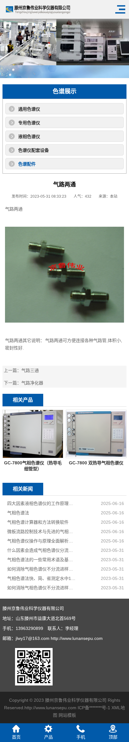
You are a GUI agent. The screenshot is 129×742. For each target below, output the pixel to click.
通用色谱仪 (29, 108)
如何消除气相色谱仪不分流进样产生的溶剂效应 (42, 568)
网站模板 (67, 715)
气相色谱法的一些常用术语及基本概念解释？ (42, 559)
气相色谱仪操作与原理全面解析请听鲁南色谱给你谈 (42, 540)
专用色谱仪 (29, 122)
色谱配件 (27, 163)
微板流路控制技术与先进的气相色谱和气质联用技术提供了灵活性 (42, 531)
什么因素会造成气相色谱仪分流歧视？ (42, 550)
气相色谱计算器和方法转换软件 (38, 522)
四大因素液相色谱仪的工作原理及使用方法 (42, 503)
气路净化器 (32, 382)
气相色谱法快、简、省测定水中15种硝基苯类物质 (42, 578)
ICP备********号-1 (94, 707)
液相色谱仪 (29, 136)
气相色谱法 (18, 512)
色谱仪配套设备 (33, 150)
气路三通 (30, 370)
